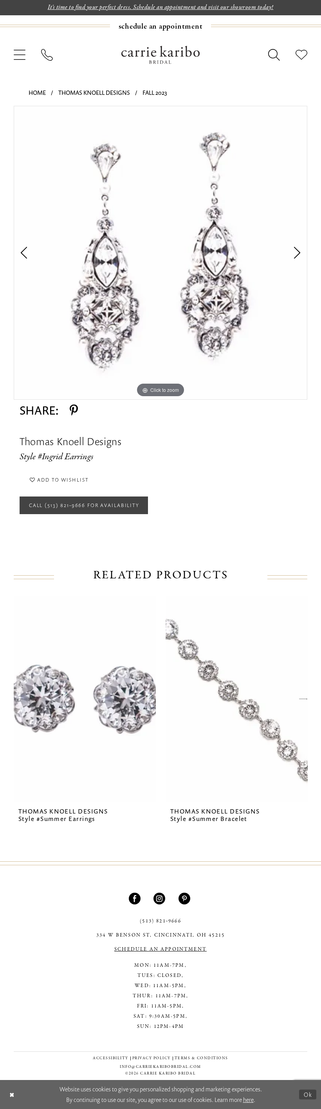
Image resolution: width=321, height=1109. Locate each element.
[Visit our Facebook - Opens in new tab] (135, 898)
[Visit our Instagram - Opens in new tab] (160, 898)
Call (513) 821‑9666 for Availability (84, 505)
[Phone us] (47, 55)
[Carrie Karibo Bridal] (160, 54)
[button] (19, 55)
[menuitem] (160, 26)
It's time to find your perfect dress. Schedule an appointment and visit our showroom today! (161, 7)
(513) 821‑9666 (160, 921)
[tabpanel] (160, 252)
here (248, 1100)
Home (37, 92)
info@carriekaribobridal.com (160, 1066)
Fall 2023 (154, 92)
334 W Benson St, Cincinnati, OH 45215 (160, 935)
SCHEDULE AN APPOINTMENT (160, 949)
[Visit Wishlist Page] (301, 55)
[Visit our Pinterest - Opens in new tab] (185, 898)
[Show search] (274, 55)
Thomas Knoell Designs (94, 92)
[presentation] (85, 699)
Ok (308, 1094)
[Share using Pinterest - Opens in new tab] (74, 410)
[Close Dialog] (12, 1095)
